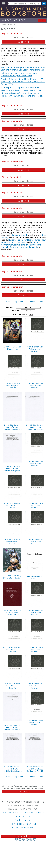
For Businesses (23, 820)
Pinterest (31, 839)
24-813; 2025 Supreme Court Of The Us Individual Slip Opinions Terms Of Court (12, 769)
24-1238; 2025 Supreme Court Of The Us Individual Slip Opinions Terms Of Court (34, 427)
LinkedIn (34, 839)
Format (10, 307)
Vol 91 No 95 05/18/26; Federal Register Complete (12, 542)
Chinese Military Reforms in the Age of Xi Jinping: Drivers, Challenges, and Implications (22, 94)
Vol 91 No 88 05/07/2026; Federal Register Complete (12, 649)
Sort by (16, 310)
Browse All (12, 25)
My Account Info (23, 816)
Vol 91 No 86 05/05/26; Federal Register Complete (35, 613)
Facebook (16, 839)
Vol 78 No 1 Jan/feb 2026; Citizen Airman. (12, 348)
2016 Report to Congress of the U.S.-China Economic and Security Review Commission (21, 88)
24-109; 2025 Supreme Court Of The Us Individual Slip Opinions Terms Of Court (12, 427)
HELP (22, 20)
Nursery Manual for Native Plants (24, 240)
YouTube (27, 839)
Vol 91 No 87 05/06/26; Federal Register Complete (35, 722)
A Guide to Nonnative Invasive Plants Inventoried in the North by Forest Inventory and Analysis (22, 244)
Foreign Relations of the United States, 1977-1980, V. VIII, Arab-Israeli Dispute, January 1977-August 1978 (23, 81)
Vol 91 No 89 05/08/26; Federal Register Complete (35, 649)
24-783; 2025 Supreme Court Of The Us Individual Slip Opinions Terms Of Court (12, 727)
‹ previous (19, 301)
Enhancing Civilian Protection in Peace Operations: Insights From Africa (19, 74)
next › (32, 301)
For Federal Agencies (23, 823)
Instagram (23, 839)
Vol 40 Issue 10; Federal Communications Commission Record (12, 612)
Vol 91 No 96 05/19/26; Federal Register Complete (35, 542)
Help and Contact (33, 812)
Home (3, 25)
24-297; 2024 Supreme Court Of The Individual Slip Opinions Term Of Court (34, 769)
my (9, 20)
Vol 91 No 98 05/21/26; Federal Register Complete (12, 386)
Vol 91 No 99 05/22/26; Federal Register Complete (35, 386)
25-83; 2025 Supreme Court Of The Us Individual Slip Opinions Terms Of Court (12, 468)
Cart (42, 20)
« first (7, 301)
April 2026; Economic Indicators (34, 577)
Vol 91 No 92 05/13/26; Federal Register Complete (35, 464)
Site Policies (10, 812)
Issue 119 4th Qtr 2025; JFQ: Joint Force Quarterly (12, 577)
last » (42, 301)
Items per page (19, 314)
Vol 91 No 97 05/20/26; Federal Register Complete (35, 349)
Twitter (20, 839)
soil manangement (18, 235)
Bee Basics (22, 242)
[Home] (23, 15)
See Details (23, 791)
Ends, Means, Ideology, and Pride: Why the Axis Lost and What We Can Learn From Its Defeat (23, 68)
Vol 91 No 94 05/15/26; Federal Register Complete (35, 505)
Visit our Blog (23, 836)
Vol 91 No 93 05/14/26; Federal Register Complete (12, 505)
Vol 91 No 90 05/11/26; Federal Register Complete (12, 686)
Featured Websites (23, 827)
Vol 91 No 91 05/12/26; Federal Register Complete (35, 686)
